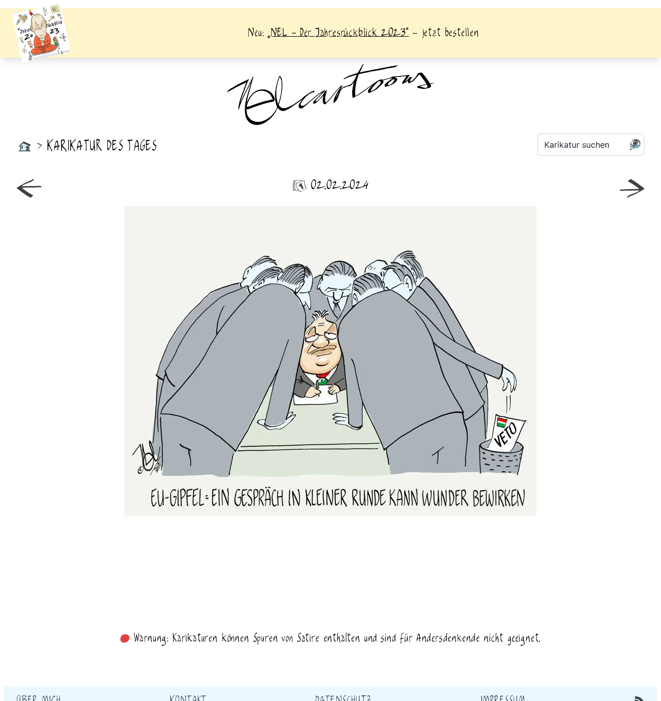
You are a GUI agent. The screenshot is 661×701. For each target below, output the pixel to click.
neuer (171, 361)
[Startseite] (25, 146)
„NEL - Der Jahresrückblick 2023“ (337, 33)
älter (489, 361)
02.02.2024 (339, 186)
